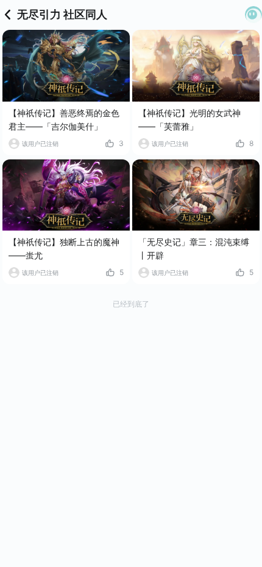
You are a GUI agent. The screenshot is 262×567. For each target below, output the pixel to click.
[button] (253, 14)
